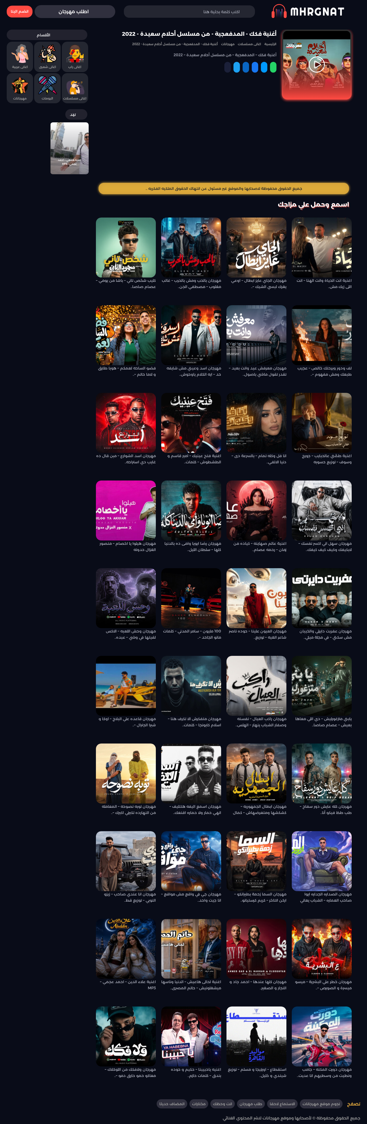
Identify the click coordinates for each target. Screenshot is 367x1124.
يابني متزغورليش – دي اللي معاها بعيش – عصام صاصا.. (323, 721)
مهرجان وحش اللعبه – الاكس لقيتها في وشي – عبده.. (131, 634)
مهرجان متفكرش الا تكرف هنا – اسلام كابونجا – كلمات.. (194, 721)
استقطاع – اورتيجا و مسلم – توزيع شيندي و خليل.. (257, 1072)
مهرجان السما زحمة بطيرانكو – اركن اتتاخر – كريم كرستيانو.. (260, 897)
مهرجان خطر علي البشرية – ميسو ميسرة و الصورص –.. (323, 984)
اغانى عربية (20, 67)
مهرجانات (20, 98)
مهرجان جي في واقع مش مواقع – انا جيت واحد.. (191, 897)
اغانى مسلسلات (75, 98)
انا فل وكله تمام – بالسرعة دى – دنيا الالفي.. (259, 458)
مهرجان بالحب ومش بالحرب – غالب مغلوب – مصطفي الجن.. (191, 283)
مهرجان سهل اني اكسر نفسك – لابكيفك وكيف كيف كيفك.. (325, 546)
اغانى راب (74, 67)
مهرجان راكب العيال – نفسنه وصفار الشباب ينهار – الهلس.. (261, 721)
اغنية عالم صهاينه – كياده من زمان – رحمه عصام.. (259, 546)
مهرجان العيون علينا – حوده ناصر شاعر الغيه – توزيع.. (257, 634)
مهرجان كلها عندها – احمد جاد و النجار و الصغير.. (257, 984)
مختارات (199, 1103)
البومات (47, 98)
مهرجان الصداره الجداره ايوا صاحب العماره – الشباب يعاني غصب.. (326, 898)
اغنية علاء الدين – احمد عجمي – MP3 (128, 984)
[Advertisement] (224, 139)
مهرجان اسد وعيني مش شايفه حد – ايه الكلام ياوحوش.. (194, 371)
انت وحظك (222, 1103)
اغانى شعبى (47, 67)
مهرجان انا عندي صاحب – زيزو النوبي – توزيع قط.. (130, 897)
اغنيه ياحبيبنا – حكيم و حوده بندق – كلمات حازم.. (196, 1072)
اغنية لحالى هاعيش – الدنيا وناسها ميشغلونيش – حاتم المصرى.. (191, 984)
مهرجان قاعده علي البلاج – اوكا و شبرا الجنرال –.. (127, 721)
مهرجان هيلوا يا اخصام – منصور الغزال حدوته (128, 546)
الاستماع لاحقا (282, 1103)
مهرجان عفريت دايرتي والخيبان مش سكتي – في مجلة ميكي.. (326, 634)
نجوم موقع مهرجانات (321, 1103)
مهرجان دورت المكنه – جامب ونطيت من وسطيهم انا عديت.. (324, 1072)
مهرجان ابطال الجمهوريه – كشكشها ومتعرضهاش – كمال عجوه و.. (259, 810)
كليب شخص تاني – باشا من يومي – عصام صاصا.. (126, 283)
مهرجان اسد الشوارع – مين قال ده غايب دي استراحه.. (126, 458)
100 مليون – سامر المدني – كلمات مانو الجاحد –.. (192, 634)
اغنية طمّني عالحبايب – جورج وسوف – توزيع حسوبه (327, 458)
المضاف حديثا (172, 1103)
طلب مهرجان (251, 1103)
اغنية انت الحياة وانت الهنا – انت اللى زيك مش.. (324, 283)
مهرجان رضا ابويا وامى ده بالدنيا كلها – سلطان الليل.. (192, 546)
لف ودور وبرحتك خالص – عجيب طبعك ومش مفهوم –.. (324, 371)
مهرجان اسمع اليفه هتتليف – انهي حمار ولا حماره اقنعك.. (195, 809)
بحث (136, 11)
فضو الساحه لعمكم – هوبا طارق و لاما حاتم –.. (127, 371)
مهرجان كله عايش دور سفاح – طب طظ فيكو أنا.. (326, 809)
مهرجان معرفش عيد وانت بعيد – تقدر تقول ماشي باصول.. (257, 371)
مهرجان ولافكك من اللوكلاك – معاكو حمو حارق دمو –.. (130, 1072)
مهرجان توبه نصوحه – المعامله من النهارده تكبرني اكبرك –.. (129, 809)
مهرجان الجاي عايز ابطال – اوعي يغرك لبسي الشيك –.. (258, 283)
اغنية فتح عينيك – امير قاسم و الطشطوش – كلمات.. (194, 458)
